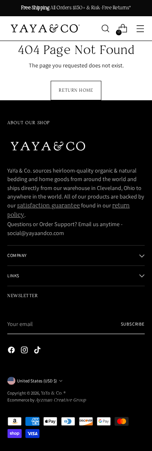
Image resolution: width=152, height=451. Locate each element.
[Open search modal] (105, 28)
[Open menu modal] (140, 28)
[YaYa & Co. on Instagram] (25, 351)
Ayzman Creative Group (60, 400)
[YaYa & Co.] (44, 28)
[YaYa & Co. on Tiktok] (38, 351)
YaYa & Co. (52, 393)
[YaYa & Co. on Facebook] (12, 351)
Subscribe (133, 324)
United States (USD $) (37, 381)
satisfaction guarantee (48, 206)
